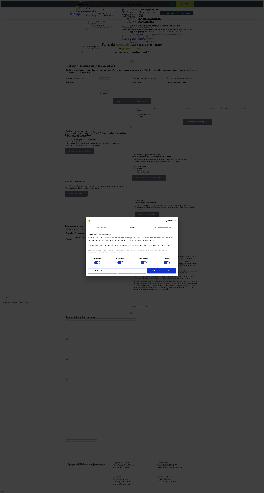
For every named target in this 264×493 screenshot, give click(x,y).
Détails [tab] (132, 228)
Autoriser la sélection (132, 271)
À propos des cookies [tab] (163, 228)
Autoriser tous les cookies (161, 271)
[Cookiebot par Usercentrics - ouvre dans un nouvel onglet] (167, 221)
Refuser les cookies (102, 271)
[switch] (120, 262)
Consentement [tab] (101, 228)
